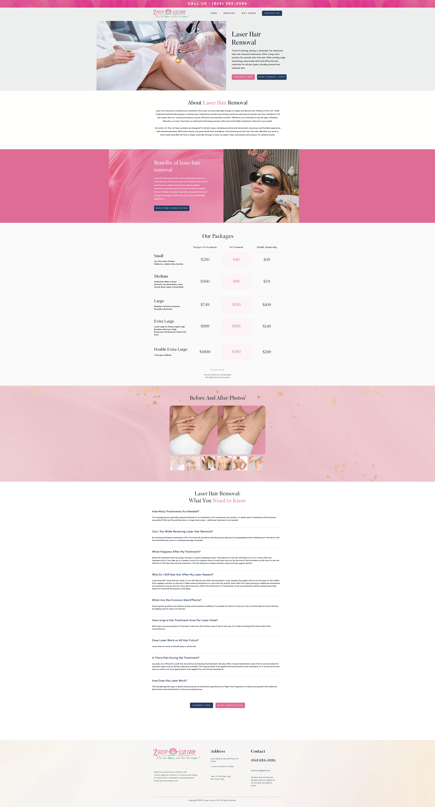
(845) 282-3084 (229, 3)
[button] (229, 13)
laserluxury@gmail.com (260, 770)
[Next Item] (261, 430)
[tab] (216, 602)
